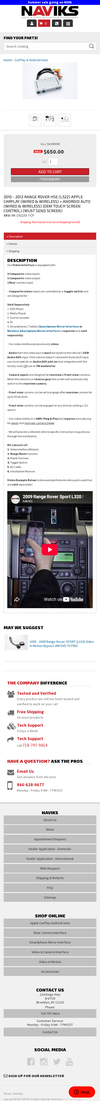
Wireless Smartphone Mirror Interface (33, 331)
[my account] (32, 23)
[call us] (57, 23)
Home (8, 60)
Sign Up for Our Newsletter (36, 1076)
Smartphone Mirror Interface (59, 326)
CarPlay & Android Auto (31, 60)
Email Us (25, 771)
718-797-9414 (35, 745)
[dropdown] (68, 23)
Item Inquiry (50, 179)
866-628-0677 (30, 784)
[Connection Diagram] (50, 120)
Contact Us (50, 1032)
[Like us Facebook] (28, 1062)
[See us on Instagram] (41, 1062)
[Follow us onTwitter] (54, 1062)
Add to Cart (50, 171)
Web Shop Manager (72, 1099)
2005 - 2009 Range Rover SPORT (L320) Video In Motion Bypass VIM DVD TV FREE (62, 643)
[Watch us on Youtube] (67, 1062)
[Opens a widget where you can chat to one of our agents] (81, 1092)
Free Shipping (30, 711)
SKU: (8, 215)
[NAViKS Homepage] (50, 13)
